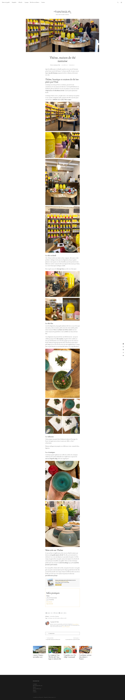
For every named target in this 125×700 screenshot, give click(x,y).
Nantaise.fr (62, 8)
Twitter (123, 355)
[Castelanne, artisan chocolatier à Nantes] (85, 649)
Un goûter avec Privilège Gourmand (70, 656)
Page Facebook (49, 603)
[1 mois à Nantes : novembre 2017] (39, 649)
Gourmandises (52, 616)
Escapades (14, 2)
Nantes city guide (6, 2)
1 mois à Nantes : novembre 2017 (38, 656)
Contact (43, 2)
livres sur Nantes (76, 624)
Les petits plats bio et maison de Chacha (71, 638)
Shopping (57, 616)
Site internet (49, 601)
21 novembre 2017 (64, 65)
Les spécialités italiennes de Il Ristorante (53, 638)
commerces (59, 618)
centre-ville (54, 618)
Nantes (62, 618)
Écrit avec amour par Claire (55, 65)
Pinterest (123, 350)
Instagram (123, 347)
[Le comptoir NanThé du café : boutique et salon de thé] (54, 649)
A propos (26, 2)
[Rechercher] (118, 2)
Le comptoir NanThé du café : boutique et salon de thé (54, 657)
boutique (50, 618)
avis (48, 618)
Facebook (123, 352)
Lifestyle (20, 2)
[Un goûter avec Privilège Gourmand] (70, 649)
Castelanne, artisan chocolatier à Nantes (85, 657)
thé (65, 618)
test (64, 618)
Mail (123, 344)
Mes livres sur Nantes (34, 2)
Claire (57, 622)
